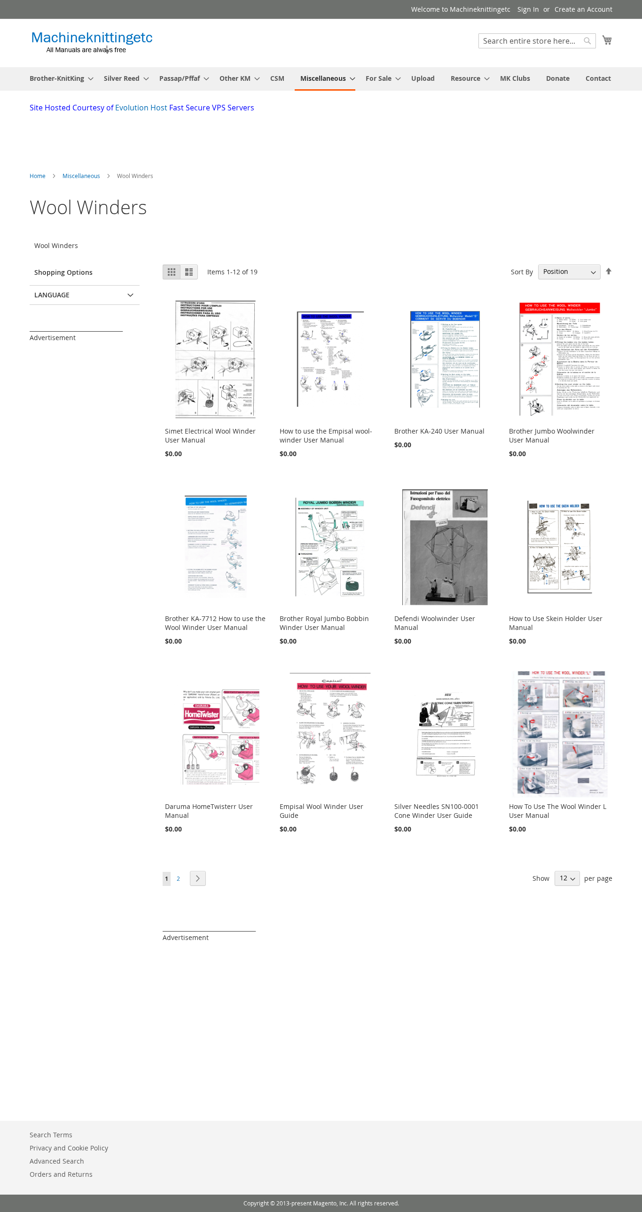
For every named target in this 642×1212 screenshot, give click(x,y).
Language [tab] (52, 294)
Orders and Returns (61, 1174)
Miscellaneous (82, 175)
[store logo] (92, 42)
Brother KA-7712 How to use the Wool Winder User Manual (215, 623)
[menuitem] (59, 78)
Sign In (528, 9)
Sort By (522, 271)
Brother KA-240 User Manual (439, 431)
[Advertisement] (257, 139)
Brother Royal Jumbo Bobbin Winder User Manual (324, 623)
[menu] (321, 79)
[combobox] (537, 40)
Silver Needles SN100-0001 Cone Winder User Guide (436, 811)
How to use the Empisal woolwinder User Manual (326, 435)
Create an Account (583, 9)
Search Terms (51, 1134)
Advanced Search (57, 1161)
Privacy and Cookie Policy (69, 1147)
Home (38, 175)
